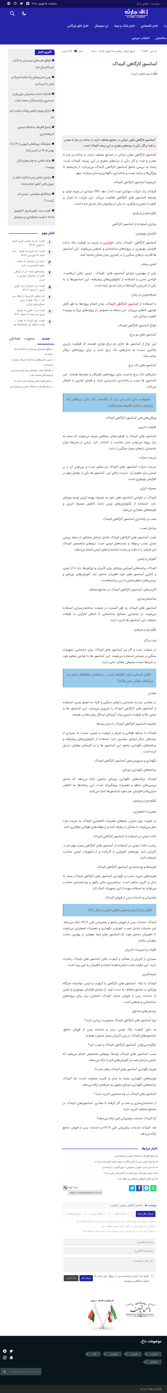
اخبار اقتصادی (149, 26)
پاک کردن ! (71, 1278)
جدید (46, 339)
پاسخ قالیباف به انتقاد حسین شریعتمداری (134, 1156)
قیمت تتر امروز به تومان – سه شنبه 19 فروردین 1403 (29, 253)
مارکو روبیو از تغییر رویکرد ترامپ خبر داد (32, 381)
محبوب (29, 339)
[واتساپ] (153, 1188)
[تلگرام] (9, 3)
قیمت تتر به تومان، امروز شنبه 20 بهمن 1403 (28, 243)
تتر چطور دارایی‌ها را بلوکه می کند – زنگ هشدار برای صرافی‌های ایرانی (28, 300)
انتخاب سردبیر (140, 38)
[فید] (27, 3)
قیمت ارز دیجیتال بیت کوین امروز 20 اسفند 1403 (29, 288)
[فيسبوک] (139, 1188)
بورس (134, 1354)
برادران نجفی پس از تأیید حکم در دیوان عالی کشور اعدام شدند (124, 1162)
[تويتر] (21, 3)
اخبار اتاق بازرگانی (77, 26)
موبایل (153, 1362)
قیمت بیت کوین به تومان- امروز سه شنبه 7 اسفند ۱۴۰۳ (29, 312)
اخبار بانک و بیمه (124, 26)
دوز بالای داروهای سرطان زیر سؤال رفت (136, 1179)
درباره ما (155, 4)
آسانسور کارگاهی (145, 155)
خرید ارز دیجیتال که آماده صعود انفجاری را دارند (31, 263)
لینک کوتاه (73, 1188)
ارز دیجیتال (101, 26)
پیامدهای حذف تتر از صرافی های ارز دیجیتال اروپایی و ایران (29, 275)
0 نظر (81, 51)
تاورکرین (108, 243)
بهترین (122, 1205)
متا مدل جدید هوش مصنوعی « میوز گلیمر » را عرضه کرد (128, 1167)
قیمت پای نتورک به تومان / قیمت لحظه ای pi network (29, 322)
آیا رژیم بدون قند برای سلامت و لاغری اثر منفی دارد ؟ (129, 1173)
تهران (154, 1354)
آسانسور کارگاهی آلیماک (134, 64)
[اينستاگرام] (15, 3)
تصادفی (15, 339)
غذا (94, 1354)
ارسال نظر (86, 1278)
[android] (11, 1357)
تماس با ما (142, 4)
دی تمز (144, 1389)
